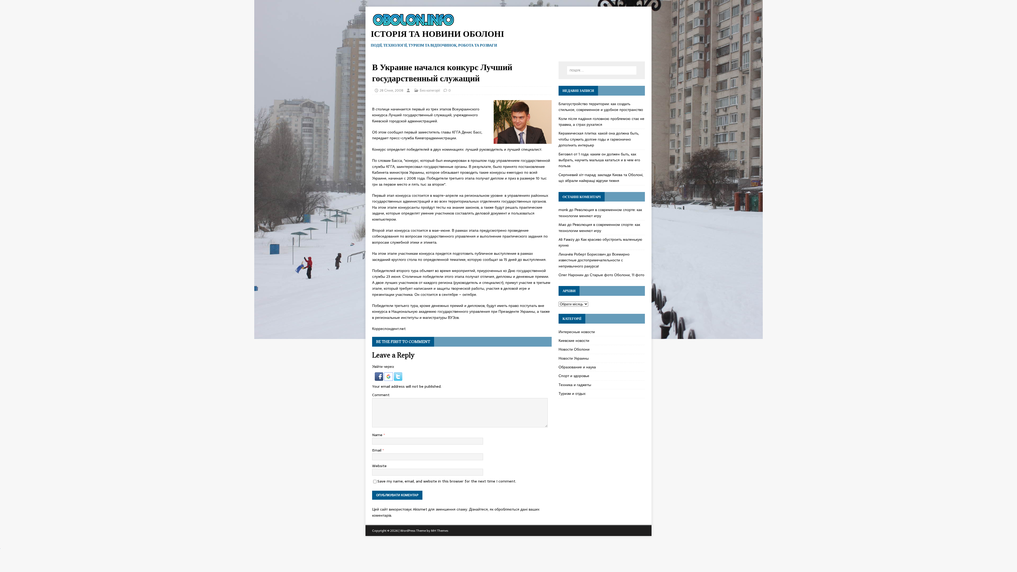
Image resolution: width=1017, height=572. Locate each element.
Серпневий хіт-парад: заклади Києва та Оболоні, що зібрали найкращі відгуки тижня (601, 178)
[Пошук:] (602, 70)
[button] (379, 378)
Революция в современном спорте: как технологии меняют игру (600, 212)
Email (377, 450)
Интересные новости (577, 332)
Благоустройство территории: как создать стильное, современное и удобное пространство (601, 107)
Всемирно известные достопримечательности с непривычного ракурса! (594, 260)
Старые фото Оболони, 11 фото (617, 275)
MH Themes (439, 530)
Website (379, 466)
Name (377, 435)
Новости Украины (574, 358)
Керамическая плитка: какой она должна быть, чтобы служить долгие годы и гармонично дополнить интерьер (599, 139)
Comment (381, 395)
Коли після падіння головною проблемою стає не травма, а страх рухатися (601, 121)
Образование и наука (577, 367)
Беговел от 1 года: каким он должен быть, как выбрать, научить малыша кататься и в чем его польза (599, 160)
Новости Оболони (574, 349)
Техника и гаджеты (575, 385)
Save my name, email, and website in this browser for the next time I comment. (446, 481)
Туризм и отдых (572, 393)
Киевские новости (574, 340)
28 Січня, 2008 (391, 90)
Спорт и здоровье (574, 376)
